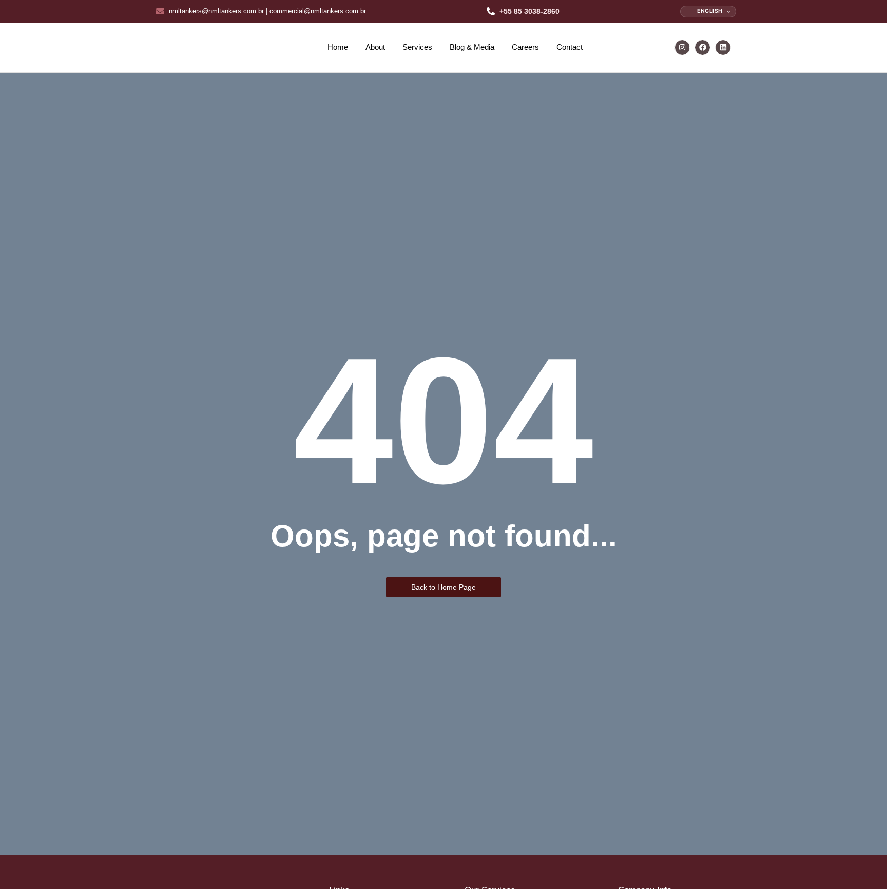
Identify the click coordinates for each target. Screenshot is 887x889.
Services (417, 47)
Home (337, 47)
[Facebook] (702, 47)
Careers (525, 47)
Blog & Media (472, 47)
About (375, 47)
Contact (569, 47)
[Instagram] (682, 47)
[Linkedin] (723, 47)
